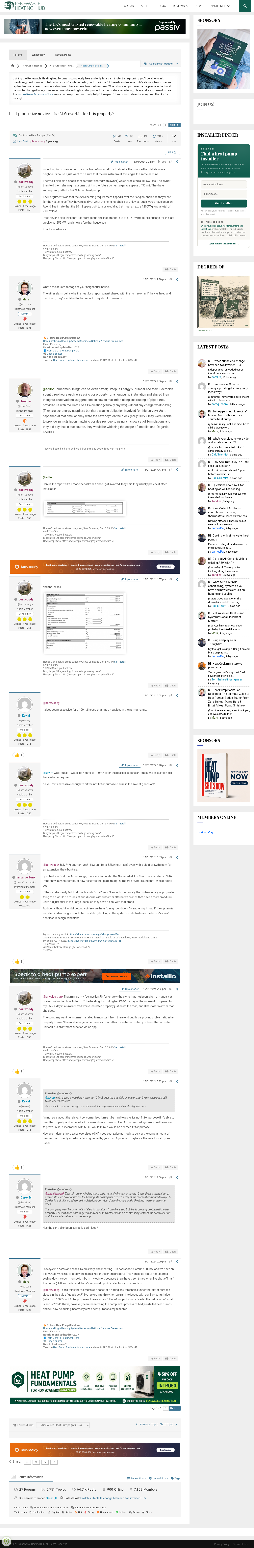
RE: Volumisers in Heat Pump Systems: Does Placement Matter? (226, 617)
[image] (84, 512)
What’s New (38, 54)
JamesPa (218, 528)
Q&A (163, 6)
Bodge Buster (54, 353)
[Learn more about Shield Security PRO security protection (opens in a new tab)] (6, 1541)
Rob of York (219, 605)
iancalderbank (25, 877)
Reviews (179, 6)
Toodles (26, 401)
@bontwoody (51, 703)
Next (173, 125)
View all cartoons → (204, 330)
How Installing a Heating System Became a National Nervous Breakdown (83, 341)
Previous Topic (148, 1424)
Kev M (26, 715)
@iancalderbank (53, 996)
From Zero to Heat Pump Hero (63, 350)
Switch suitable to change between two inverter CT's (113, 1498)
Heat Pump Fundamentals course (71, 360)
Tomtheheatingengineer (227, 679)
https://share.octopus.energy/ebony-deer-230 (94, 934)
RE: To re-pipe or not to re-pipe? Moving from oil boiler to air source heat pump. (227, 415)
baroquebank (220, 404)
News (199, 6)
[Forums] (12, 66)
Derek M (26, 1197)
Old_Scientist (220, 454)
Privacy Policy (221, 1544)
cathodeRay (206, 832)
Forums (128, 6)
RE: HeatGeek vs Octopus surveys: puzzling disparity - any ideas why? (228, 388)
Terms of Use (240, 1544)
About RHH (218, 6)
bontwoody (38, 141)
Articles (147, 6)
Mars (25, 299)
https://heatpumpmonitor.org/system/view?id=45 (94, 940)
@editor (48, 389)
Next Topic (167, 1424)
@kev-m (48, 772)
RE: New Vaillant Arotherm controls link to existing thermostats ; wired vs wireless (227, 512)
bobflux (216, 377)
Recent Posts (63, 54)
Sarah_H (51, 1498)
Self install (120, 245)
